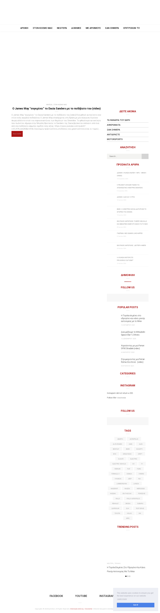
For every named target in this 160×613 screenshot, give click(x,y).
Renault (115, 503)
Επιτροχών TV (131, 28)
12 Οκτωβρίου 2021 (128, 325)
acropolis (134, 439)
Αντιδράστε (113, 134)
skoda (127, 503)
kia (139, 479)
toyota (117, 513)
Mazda (127, 488)
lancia (136, 484)
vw (140, 513)
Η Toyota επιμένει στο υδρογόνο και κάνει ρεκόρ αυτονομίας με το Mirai (133, 318)
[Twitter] (117, 421)
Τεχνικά (118, 563)
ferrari (118, 469)
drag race (127, 454)
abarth (120, 439)
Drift (140, 454)
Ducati (120, 459)
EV (133, 464)
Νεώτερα (62, 28)
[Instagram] (132, 298)
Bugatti (139, 449)
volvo (129, 513)
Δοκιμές (76, 28)
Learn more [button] (122, 599)
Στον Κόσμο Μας (43, 28)
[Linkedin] (127, 421)
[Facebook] (122, 298)
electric (133, 459)
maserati (114, 488)
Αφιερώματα (113, 125)
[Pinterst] (142, 421)
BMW (128, 449)
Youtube (81, 596)
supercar (115, 508)
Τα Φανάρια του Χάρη (118, 120)
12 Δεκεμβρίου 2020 (128, 338)
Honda (129, 474)
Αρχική (24, 28)
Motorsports (115, 139)
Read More (17, 134)
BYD (114, 454)
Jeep (130, 479)
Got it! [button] (135, 605)
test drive (140, 508)
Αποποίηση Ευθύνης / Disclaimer (81, 609)
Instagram (107, 596)
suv (127, 508)
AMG (130, 444)
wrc (128, 518)
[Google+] (122, 421)
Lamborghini (122, 484)
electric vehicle (119, 464)
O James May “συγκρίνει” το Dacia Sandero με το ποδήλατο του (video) (56, 108)
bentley (116, 449)
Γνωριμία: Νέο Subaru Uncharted (130, 233)
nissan (113, 493)
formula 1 (116, 474)
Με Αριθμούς (93, 28)
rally (118, 498)
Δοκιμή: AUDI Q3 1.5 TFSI (126, 197)
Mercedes (141, 488)
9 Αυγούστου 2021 (127, 366)
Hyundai (118, 479)
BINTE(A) (49, 104)
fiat (128, 469)
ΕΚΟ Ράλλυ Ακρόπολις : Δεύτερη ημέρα (131, 245)
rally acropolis (133, 498)
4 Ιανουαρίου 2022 (127, 352)
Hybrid (141, 474)
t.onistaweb (121, 398)
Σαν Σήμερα (112, 28)
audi (141, 444)
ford (139, 469)
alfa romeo (117, 444)
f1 (142, 464)
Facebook (56, 596)
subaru (140, 503)
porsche (141, 493)
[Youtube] (127, 298)
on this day (127, 493)
